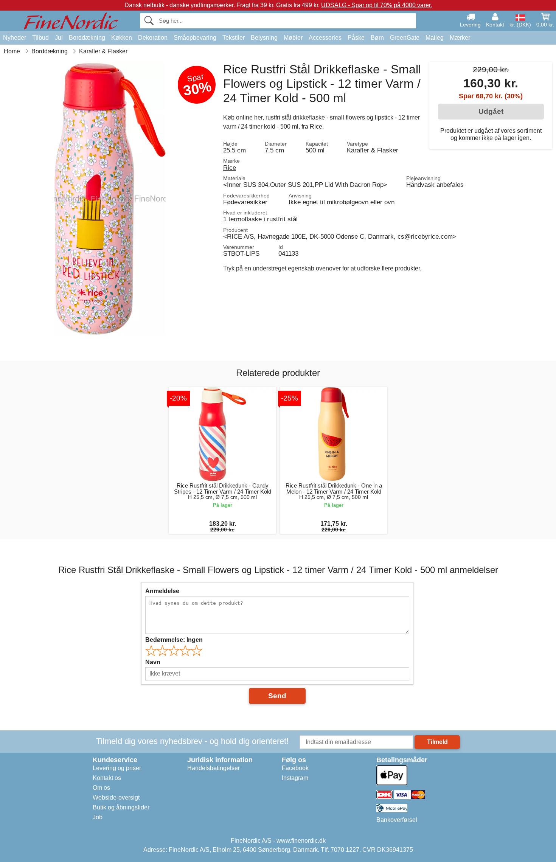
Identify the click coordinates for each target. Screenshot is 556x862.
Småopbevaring (195, 37)
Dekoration (153, 37)
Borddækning (87, 37)
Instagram (295, 778)
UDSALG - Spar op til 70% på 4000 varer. (376, 5)
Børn (377, 37)
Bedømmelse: (174, 640)
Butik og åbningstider (121, 807)
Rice (229, 167)
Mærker (460, 37)
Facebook (295, 768)
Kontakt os (107, 778)
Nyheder (14, 37)
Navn (152, 662)
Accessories (325, 37)
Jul (59, 37)
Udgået (490, 111)
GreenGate (404, 37)
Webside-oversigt (116, 797)
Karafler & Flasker (372, 150)
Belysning (264, 37)
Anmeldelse (162, 591)
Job (98, 817)
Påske (356, 37)
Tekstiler (233, 37)
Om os (101, 787)
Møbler (293, 37)
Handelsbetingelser (213, 768)
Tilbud (40, 37)
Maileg (435, 37)
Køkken (121, 37)
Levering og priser (117, 768)
